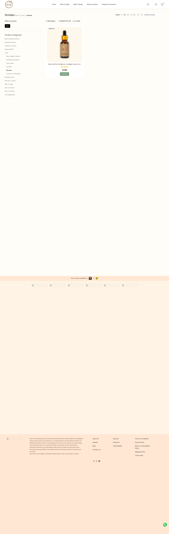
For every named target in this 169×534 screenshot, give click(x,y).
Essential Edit (9, 49)
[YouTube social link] (99, 461)
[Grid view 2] (134, 15)
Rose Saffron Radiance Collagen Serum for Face (64, 65)
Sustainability (117, 446)
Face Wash (10, 63)
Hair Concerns (9, 88)
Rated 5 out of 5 (65, 21)
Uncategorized (10, 95)
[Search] (156, 4)
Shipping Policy (140, 452)
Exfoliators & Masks (12, 60)
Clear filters (51, 21)
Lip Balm (9, 67)
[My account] (148, 4)
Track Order (139, 455)
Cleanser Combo (10, 46)
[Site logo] (9, 4)
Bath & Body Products (12, 39)
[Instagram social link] (96, 461)
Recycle (116, 439)
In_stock (77, 21)
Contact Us (96, 450)
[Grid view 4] (141, 15)
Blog (94, 446)
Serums (9, 70)
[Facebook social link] (94, 461)
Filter (7, 26)
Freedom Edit (9, 77)
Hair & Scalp (9, 84)
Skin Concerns (9, 91)
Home (17, 15)
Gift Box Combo (10, 81)
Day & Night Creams (13, 56)
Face (22, 15)
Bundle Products (10, 42)
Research (116, 442)
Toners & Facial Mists (13, 74)
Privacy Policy (139, 442)
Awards (95, 442)
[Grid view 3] (138, 15)
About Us (96, 439)
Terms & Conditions (142, 439)
